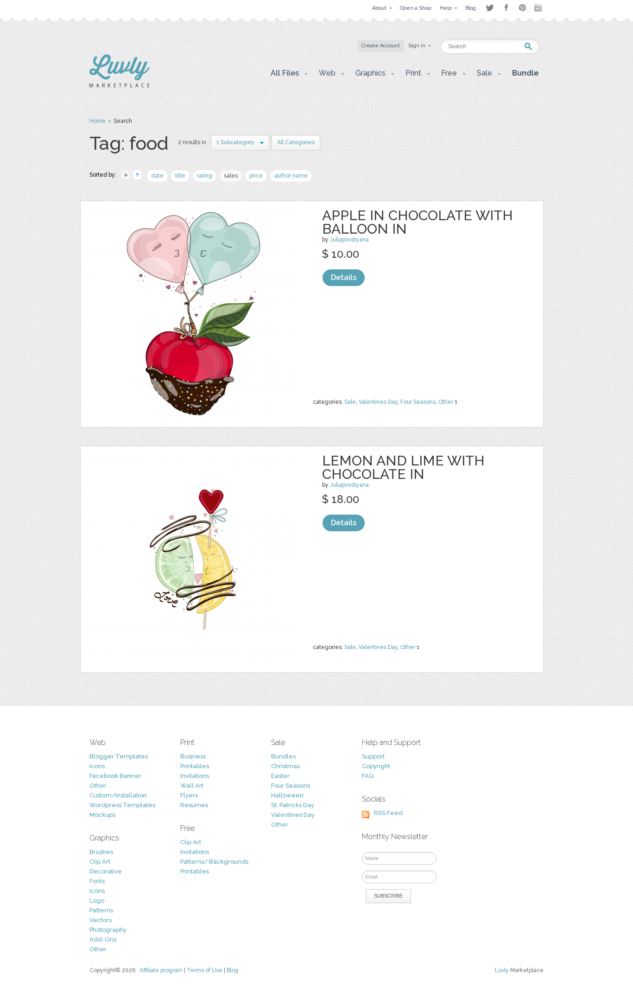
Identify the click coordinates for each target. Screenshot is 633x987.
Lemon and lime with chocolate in (403, 467)
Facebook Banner (115, 775)
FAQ (367, 775)
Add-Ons (102, 939)
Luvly (502, 970)
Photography (108, 929)
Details (343, 277)
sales (231, 175)
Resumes (194, 805)
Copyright (376, 766)
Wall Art (191, 785)
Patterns (101, 910)
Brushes (101, 851)
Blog (232, 970)
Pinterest (522, 7)
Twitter (489, 7)
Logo (96, 900)
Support (373, 756)
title (180, 175)
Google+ (539, 8)
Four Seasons (418, 402)
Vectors (100, 920)
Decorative (105, 871)
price (256, 175)
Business (193, 756)
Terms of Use (204, 970)
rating (204, 175)
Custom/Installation (118, 795)
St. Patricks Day (292, 805)
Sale (350, 402)
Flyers (189, 795)
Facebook (506, 8)
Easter (280, 775)
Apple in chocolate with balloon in (417, 222)
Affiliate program (161, 970)
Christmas (285, 766)
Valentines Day (378, 402)
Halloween (287, 795)
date (157, 175)
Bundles (283, 756)
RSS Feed (388, 812)
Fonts (97, 881)
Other (445, 402)
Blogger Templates (118, 756)
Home (97, 121)
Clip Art (99, 861)
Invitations (194, 775)
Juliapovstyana (349, 239)
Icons (97, 766)
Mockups (102, 814)
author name (291, 175)
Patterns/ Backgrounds (214, 861)
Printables (194, 766)
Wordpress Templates (122, 805)
